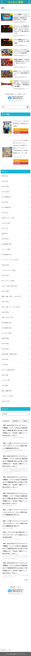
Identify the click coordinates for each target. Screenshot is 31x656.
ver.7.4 (5, 191)
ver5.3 (5, 349)
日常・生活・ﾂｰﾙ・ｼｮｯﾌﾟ (11, 307)
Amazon (17, 129)
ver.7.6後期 (6, 197)
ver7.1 (5, 228)
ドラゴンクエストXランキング (15, 100)
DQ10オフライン (8, 218)
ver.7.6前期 (6, 207)
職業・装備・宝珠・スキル (11, 296)
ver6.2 (5, 291)
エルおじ (6, 223)
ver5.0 (5, 385)
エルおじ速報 (15, 2)
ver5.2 (5, 359)
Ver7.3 (5, 202)
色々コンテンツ (8, 280)
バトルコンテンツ (9, 270)
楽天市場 (17, 132)
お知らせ (6, 401)
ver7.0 (5, 238)
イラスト (6, 380)
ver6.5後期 (6, 244)
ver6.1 (5, 301)
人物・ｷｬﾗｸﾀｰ (7, 317)
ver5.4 (5, 343)
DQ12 (5, 176)
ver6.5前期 (6, 254)
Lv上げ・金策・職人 (9, 286)
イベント (6, 249)
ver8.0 (5, 186)
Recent (15, 421)
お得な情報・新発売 (9, 354)
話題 (5, 233)
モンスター (7, 333)
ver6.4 (5, 265)
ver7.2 (5, 212)
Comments (6, 421)
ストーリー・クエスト (10, 259)
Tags (25, 421)
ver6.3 (5, 275)
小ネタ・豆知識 (8, 370)
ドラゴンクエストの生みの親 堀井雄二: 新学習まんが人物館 (21, 123)
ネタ (5, 364)
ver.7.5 (5, 181)
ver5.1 (5, 375)
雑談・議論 (7, 390)
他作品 (5, 338)
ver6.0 (5, 312)
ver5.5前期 (6, 328)
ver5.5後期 (6, 322)
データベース (7, 396)
